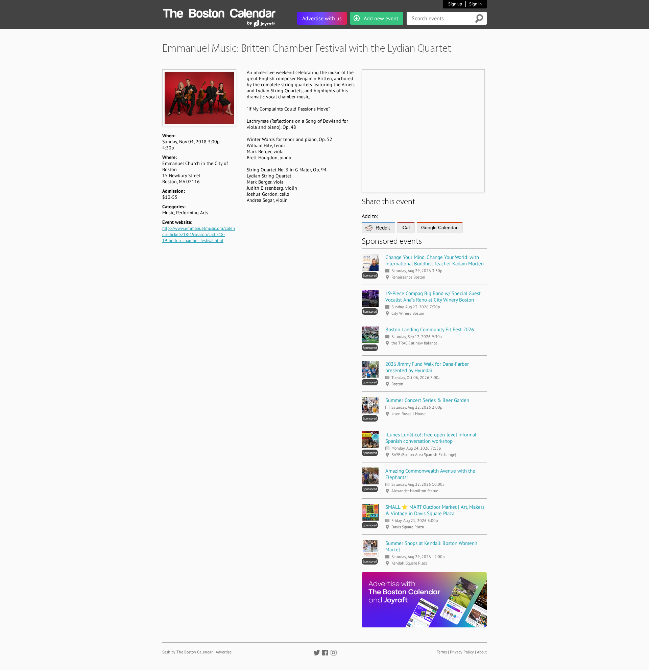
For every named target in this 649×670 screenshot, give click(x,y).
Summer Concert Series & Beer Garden (427, 400)
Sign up (455, 4)
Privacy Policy (462, 651)
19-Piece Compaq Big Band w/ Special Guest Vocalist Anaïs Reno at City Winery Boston (433, 296)
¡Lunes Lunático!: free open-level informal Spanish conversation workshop (430, 437)
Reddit (383, 228)
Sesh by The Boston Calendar (187, 651)
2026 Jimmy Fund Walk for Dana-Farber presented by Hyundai (427, 367)
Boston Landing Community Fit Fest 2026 (429, 329)
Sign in (475, 4)
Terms (442, 651)
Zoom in (199, 97)
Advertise (224, 651)
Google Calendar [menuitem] (439, 227)
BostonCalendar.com (219, 12)
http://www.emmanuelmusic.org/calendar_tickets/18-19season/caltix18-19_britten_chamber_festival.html (198, 234)
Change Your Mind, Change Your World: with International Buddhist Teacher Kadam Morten (434, 260)
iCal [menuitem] (406, 227)
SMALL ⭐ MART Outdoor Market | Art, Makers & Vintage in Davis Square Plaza (434, 510)
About (482, 651)
